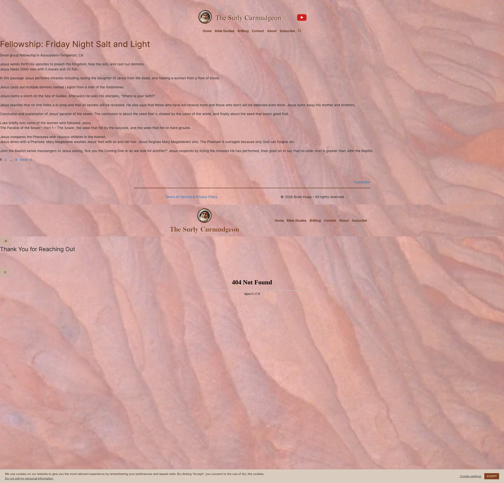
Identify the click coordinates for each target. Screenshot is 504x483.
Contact (258, 31)
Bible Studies (224, 31)
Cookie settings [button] (470, 476)
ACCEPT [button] (492, 476)
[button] (299, 31)
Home (207, 31)
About (272, 31)
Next (26, 160)
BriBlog (243, 31)
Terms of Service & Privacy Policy (191, 197)
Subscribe (287, 31)
